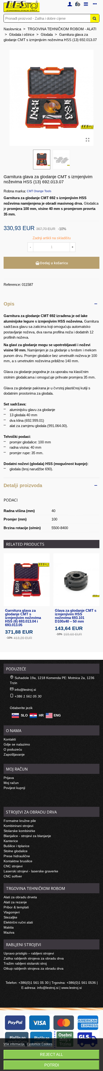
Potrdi (51, 1065)
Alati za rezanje (15, 902)
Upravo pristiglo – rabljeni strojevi (29, 953)
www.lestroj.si (71, 988)
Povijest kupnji (14, 788)
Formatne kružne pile (20, 821)
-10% (9, 637)
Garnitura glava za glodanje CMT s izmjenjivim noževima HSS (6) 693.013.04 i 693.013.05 (23, 618)
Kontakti (10, 739)
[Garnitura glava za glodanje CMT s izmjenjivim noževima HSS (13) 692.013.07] (87, 139)
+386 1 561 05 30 (28, 696)
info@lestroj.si (25, 690)
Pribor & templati (16, 907)
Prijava (9, 778)
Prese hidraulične (17, 856)
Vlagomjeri (12, 912)
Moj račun (11, 783)
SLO (24, 715)
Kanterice (11, 841)
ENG (57, 715)
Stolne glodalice (16, 851)
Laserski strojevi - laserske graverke (31, 871)
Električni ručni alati (18, 922)
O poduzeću (13, 749)
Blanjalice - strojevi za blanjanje (27, 836)
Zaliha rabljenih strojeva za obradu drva (34, 958)
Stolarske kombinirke (19, 831)
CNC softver (13, 876)
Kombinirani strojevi (18, 826)
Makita (9, 927)
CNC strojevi (13, 866)
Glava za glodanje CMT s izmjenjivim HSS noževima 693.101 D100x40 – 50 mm (75, 616)
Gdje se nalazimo (17, 744)
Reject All (51, 1055)
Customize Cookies (39, 1044)
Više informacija (14, 1044)
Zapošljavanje (14, 754)
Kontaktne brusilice (18, 861)
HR (41, 715)
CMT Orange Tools (39, 191)
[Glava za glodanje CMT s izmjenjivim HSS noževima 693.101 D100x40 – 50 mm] (76, 579)
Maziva (9, 932)
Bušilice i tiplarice (16, 846)
